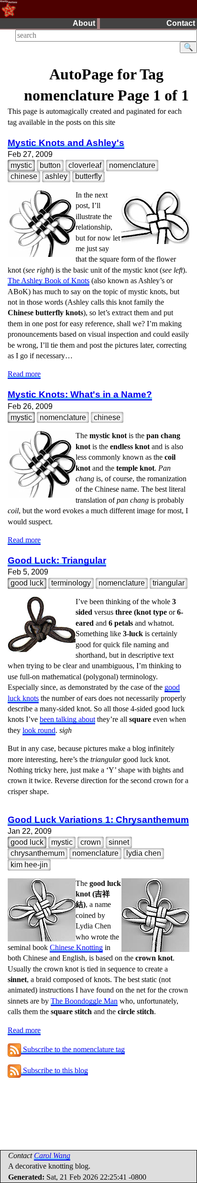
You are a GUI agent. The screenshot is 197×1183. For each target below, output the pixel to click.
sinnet (119, 842)
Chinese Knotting (76, 947)
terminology (71, 583)
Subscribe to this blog (54, 1070)
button (50, 165)
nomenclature (132, 165)
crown (90, 842)
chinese (24, 176)
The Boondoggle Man (84, 1001)
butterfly (88, 176)
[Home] (8, 8)
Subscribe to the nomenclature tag (73, 1049)
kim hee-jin (29, 865)
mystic (21, 165)
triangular (169, 583)
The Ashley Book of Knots (48, 280)
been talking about (67, 719)
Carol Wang (52, 1155)
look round (38, 730)
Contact (180, 23)
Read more (24, 374)
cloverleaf (84, 165)
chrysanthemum (38, 853)
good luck (27, 583)
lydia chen (143, 853)
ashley (56, 176)
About (84, 23)
